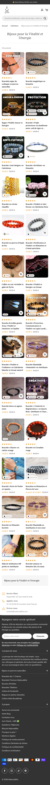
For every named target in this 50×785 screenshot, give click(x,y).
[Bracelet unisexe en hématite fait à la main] (37, 546)
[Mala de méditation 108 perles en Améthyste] (13, 546)
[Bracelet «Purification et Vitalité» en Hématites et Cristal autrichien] (37, 225)
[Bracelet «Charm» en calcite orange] (13, 430)
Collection (14, 26)
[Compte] (42, 10)
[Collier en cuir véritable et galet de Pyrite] (13, 266)
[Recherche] (44, 18)
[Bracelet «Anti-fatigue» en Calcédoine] (13, 147)
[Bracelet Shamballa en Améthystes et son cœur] (37, 507)
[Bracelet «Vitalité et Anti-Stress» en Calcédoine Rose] (37, 186)
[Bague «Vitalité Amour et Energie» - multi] (3, 132)
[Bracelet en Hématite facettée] (13, 507)
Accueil (5, 26)
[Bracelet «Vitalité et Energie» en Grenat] (37, 266)
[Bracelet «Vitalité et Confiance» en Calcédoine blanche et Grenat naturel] (13, 347)
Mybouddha (13, 779)
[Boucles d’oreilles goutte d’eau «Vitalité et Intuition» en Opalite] (13, 305)
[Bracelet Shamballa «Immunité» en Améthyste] (37, 347)
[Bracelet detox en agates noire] (13, 388)
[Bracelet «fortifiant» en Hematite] (37, 147)
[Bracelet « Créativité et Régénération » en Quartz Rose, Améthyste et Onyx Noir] (37, 388)
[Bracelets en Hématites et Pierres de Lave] (37, 468)
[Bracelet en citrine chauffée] (13, 186)
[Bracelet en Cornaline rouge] (37, 430)
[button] (7, 78)
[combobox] (25, 18)
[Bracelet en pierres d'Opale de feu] (13, 225)
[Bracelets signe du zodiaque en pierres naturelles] (13, 63)
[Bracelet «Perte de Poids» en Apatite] (13, 468)
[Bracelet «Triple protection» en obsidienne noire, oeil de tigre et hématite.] (37, 105)
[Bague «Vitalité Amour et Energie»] (13, 105)
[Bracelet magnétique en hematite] (37, 63)
